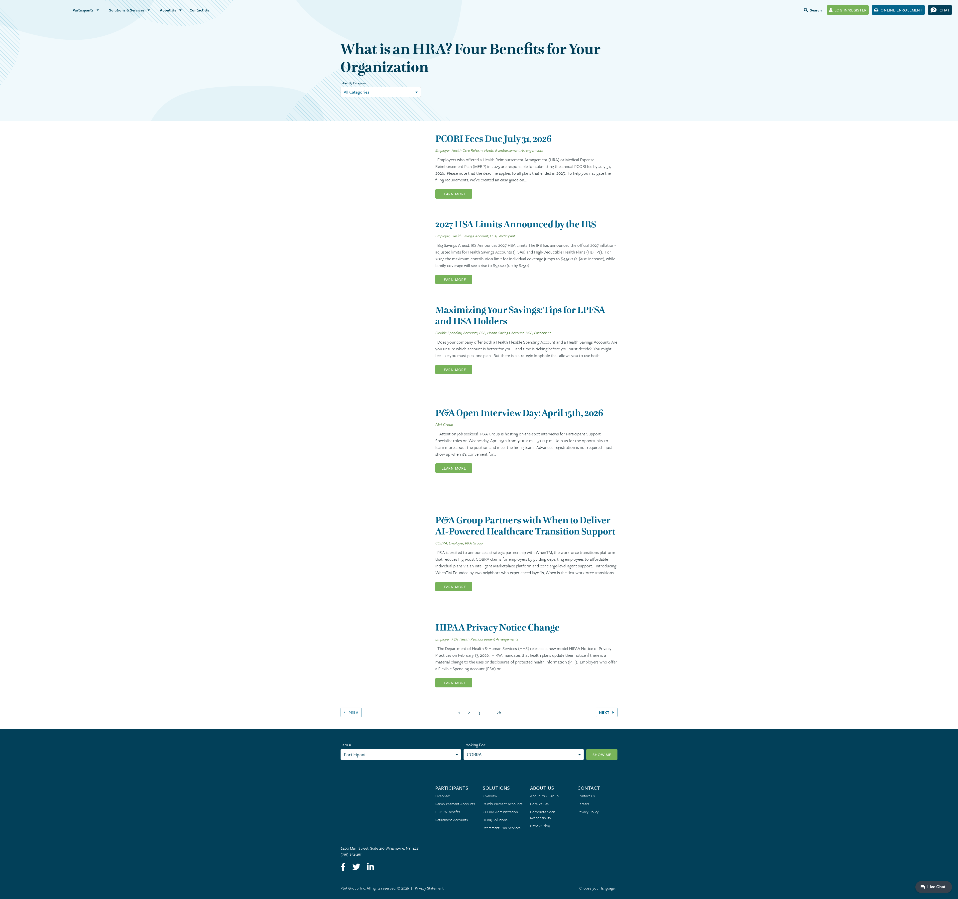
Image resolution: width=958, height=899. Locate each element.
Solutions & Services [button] (126, 10)
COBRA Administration (500, 811)
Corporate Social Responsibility (543, 814)
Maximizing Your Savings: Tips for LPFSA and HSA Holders (520, 315)
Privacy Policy (588, 811)
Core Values (539, 803)
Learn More (454, 194)
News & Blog (540, 825)
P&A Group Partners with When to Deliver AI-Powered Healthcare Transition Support (525, 525)
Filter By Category (353, 83)
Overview (442, 795)
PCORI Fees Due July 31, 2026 (493, 138)
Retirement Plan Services (501, 827)
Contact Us (199, 10)
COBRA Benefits (447, 811)
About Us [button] (168, 10)
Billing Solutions (495, 819)
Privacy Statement (429, 888)
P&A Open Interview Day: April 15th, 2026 (519, 413)
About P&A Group (544, 795)
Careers (583, 803)
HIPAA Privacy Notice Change (497, 627)
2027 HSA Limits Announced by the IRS (515, 224)
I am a (346, 745)
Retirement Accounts (451, 819)
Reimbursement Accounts (455, 803)
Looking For (474, 745)
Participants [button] (83, 10)
